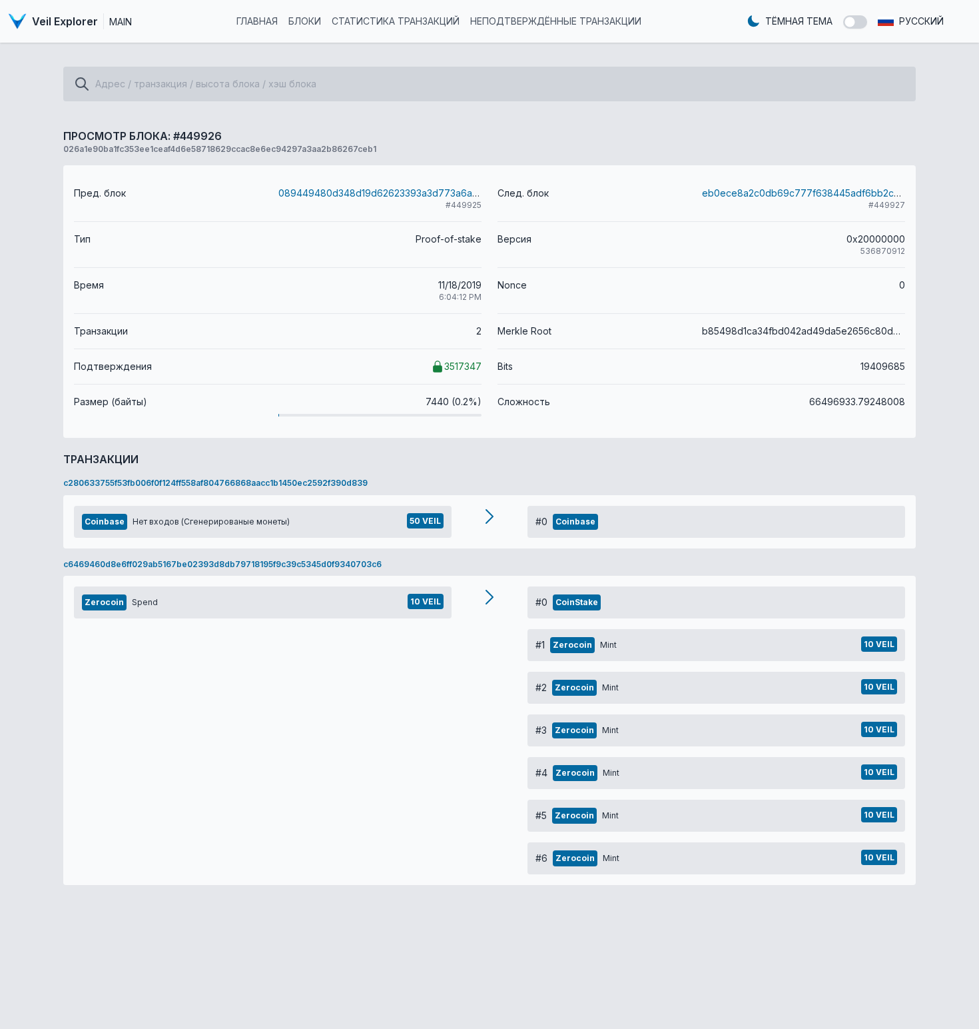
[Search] (82, 84)
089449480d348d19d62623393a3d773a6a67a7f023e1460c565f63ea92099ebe (457, 193)
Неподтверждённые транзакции (555, 21)
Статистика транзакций (396, 21)
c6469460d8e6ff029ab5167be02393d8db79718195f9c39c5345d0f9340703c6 (222, 564)
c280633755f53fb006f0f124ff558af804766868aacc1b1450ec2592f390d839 (215, 483)
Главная (257, 21)
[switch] (855, 22)
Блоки (304, 21)
